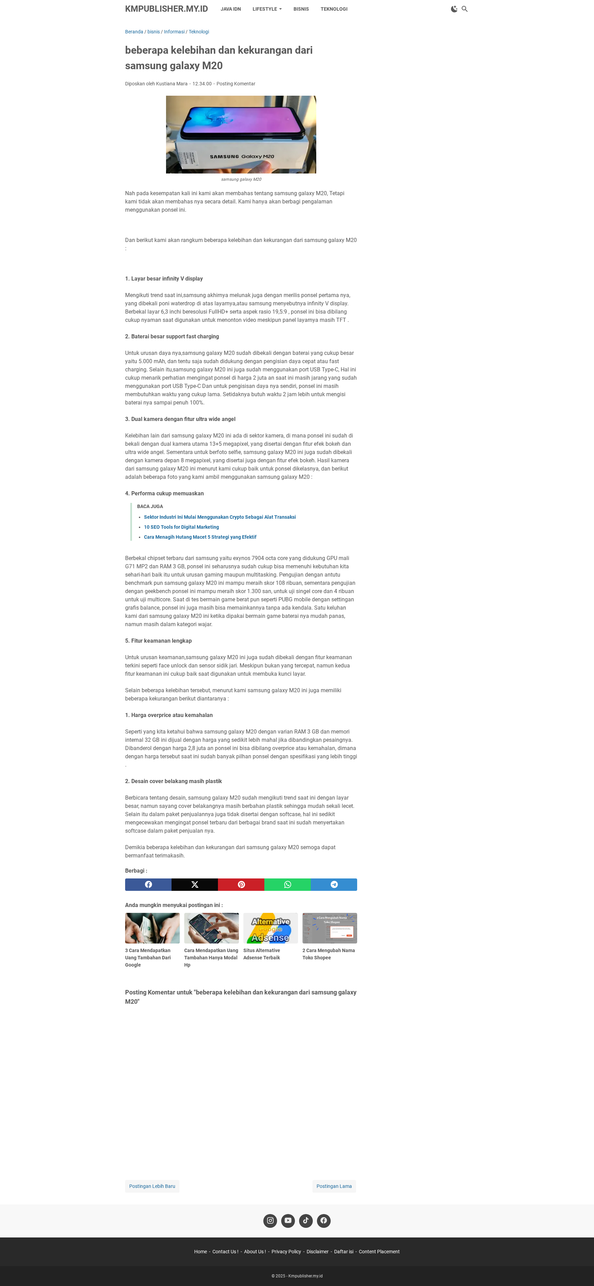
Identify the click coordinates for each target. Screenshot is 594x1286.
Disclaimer (318, 1251)
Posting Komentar (236, 83)
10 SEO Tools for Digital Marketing (181, 527)
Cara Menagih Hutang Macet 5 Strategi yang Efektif (200, 537)
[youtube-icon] (288, 1221)
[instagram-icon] (270, 1221)
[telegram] (334, 884)
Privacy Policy (286, 1251)
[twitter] (195, 884)
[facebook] (148, 884)
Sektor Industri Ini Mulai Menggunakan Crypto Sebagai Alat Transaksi (220, 517)
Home (200, 1251)
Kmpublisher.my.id (166, 9)
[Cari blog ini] (465, 9)
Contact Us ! (225, 1251)
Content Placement (379, 1251)
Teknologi (334, 9)
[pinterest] (241, 884)
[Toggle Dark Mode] (454, 9)
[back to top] (580, 1270)
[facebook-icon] (324, 1221)
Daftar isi (343, 1251)
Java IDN (231, 9)
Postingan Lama (334, 1186)
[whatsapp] (287, 884)
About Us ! (255, 1251)
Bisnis (301, 9)
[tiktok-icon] (306, 1221)
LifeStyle (265, 9)
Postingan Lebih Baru (152, 1186)
